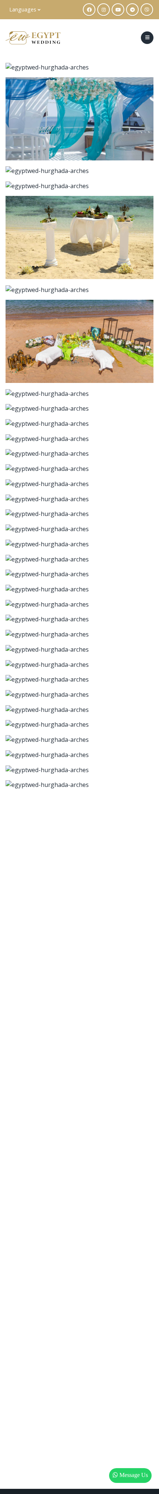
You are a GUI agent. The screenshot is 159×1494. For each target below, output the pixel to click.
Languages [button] (23, 9)
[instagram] (103, 9)
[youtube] (118, 9)
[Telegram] (132, 9)
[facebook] (89, 9)
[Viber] (147, 9)
